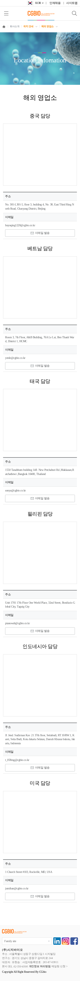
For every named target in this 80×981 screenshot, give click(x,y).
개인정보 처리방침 (40, 966)
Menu (6, 13)
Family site (10, 941)
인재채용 (55, 3)
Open (72, 13)
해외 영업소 (47, 26)
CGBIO (41, 13)
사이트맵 (71, 3)
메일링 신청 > (59, 966)
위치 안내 (28, 26)
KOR (38, 3)
